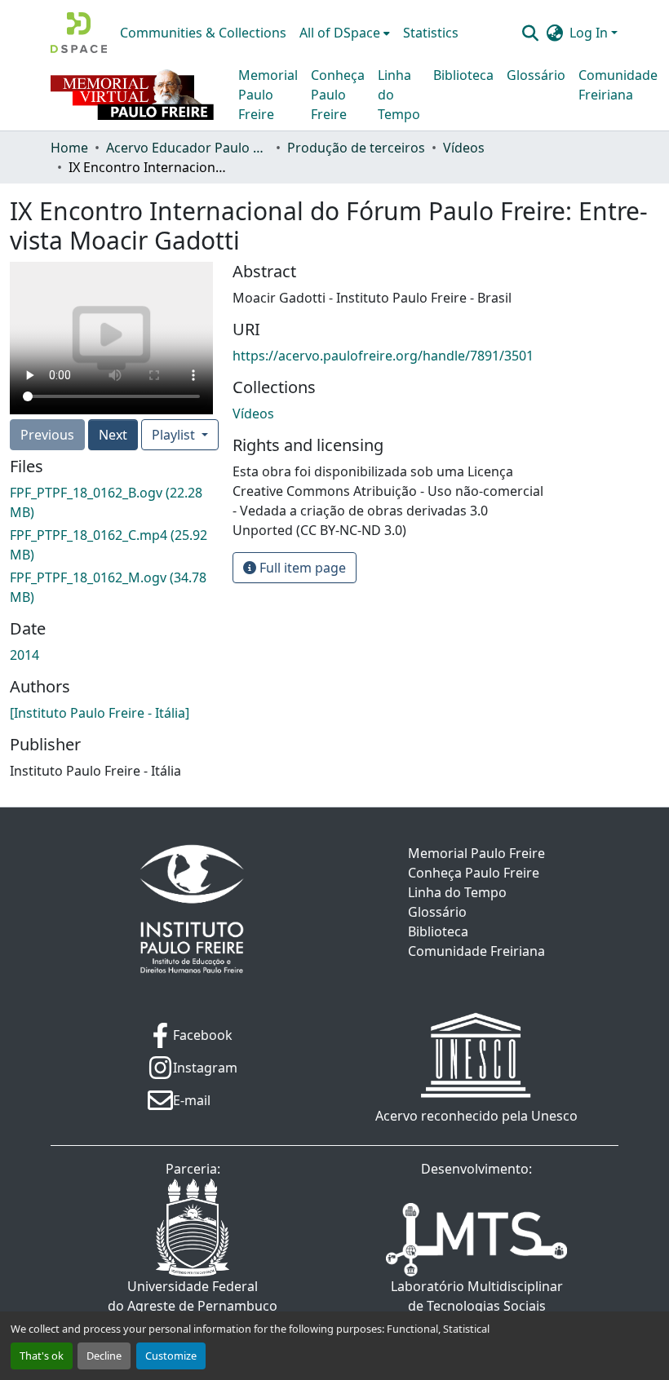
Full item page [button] (301, 568)
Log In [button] (590, 33)
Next (113, 435)
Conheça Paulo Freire (338, 94)
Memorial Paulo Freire (268, 94)
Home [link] (69, 148)
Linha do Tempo (399, 94)
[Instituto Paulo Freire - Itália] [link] (99, 713)
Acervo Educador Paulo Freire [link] (187, 148)
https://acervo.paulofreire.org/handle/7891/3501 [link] (383, 356)
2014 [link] (24, 655)
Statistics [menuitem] (431, 33)
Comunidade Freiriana (618, 85)
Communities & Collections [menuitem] (203, 33)
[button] (79, 32)
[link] (111, 502)
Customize (171, 1355)
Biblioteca (463, 75)
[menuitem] (344, 32)
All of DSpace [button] (339, 33)
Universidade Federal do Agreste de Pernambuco (192, 1296)
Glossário (536, 75)
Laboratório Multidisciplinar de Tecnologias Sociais (477, 1296)
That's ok (42, 1355)
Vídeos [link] (464, 148)
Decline (104, 1355)
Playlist (175, 435)
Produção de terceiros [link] (356, 148)
